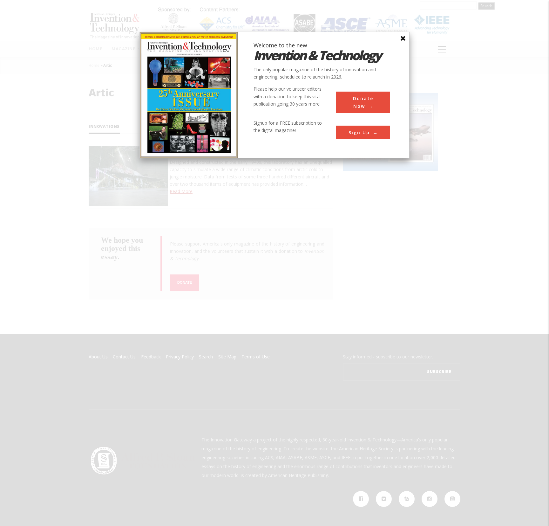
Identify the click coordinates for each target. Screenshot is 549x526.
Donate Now (363, 102)
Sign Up (359, 132)
